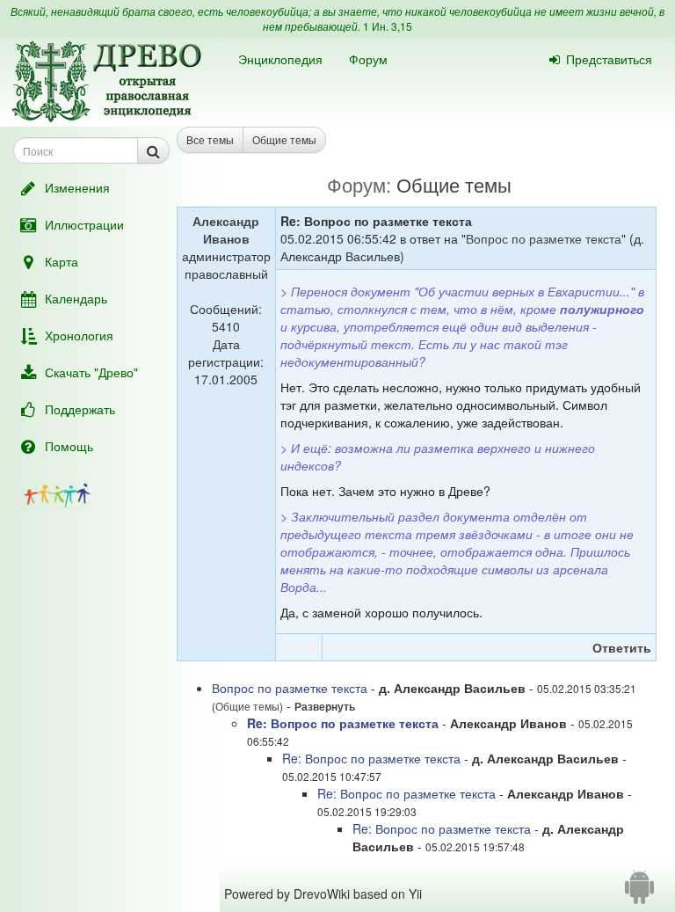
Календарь (76, 298)
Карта (61, 261)
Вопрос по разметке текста (543, 238)
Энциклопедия (280, 59)
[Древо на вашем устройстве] (639, 893)
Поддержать (80, 409)
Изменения (77, 187)
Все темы (210, 139)
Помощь (69, 446)
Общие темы (284, 139)
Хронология (79, 335)
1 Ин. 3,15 (387, 25)
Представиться (609, 59)
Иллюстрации (84, 224)
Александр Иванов (225, 229)
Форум (368, 59)
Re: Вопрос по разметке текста (343, 723)
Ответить (621, 647)
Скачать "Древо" (91, 372)
